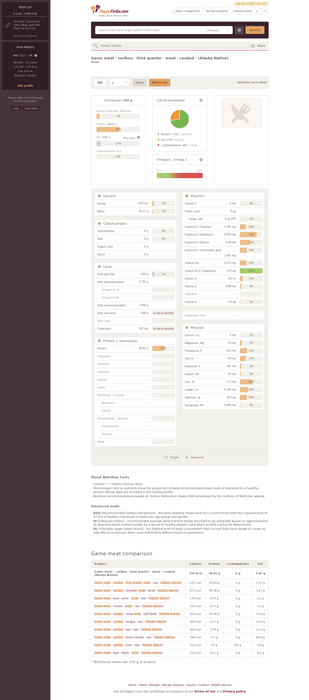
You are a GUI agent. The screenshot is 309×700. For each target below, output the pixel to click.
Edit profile (25, 85)
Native (95, 62)
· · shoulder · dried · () (136, 590)
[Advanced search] (239, 30)
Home (132, 685)
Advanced (197, 457)
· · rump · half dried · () (137, 613)
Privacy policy (234, 691)
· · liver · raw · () (128, 645)
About (143, 685)
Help (16, 108)
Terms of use (205, 691)
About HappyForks (187, 11)
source (259, 496)
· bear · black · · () (128, 652)
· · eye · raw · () (128, 629)
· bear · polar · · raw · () (132, 598)
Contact (203, 685)
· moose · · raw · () (128, 606)
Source (191, 685)
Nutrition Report (25, 35)
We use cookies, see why (252, 3)
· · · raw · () (138, 582)
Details (35, 55)
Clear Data (30, 108)
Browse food (242, 11)
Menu (265, 11)
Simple (174, 457)
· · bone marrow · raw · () (134, 637)
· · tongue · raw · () (130, 621)
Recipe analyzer (217, 11)
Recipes (154, 685)
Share (261, 45)
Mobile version (221, 685)
